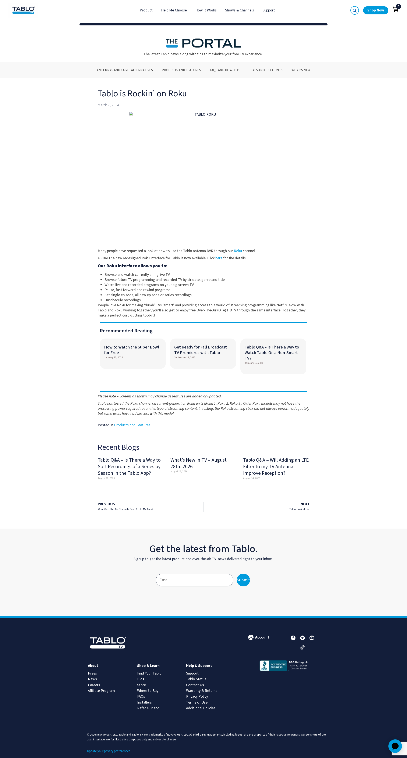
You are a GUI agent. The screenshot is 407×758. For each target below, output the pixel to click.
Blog (141, 679)
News (92, 679)
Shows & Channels (239, 10)
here (218, 258)
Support (268, 10)
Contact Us (195, 685)
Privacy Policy (197, 696)
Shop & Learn (148, 665)
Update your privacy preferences (108, 751)
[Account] (251, 637)
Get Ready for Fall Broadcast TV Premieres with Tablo (200, 350)
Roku (238, 251)
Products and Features (181, 70)
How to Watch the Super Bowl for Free (131, 350)
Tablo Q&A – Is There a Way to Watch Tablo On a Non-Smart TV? (272, 352)
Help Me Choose (174, 10)
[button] (396, 9)
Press (92, 673)
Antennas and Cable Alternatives (125, 70)
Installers (144, 702)
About (93, 665)
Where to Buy (147, 690)
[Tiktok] (302, 647)
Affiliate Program (101, 690)
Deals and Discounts (265, 70)
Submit (243, 580)
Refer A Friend (148, 708)
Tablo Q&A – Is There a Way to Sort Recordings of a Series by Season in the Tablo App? (129, 466)
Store (141, 685)
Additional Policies (200, 708)
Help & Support (199, 665)
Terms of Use (197, 702)
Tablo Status (196, 679)
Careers (94, 685)
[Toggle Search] (354, 10)
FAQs (141, 696)
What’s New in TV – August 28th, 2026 (198, 463)
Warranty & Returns (201, 690)
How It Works (206, 10)
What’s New (301, 70)
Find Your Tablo (149, 673)
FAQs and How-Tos (225, 70)
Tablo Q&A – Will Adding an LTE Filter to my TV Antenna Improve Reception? (276, 466)
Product (146, 10)
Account (262, 637)
